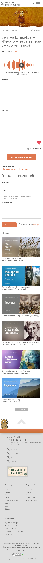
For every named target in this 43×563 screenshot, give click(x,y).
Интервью (8, 506)
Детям (7, 503)
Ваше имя (5, 182)
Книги (7, 489)
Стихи (7, 498)
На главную (6, 30)
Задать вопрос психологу (14, 531)
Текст (15, 51)
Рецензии (29, 489)
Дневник (10, 509)
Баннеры (8, 534)
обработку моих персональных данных (29, 225)
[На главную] (2, 3)
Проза (7, 492)
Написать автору (11, 525)
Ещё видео (21, 409)
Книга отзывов (31, 500)
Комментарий (7, 202)
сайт (27, 549)
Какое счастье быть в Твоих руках (15, 169)
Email (4, 190)
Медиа (14, 30)
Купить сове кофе (11, 523)
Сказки (7, 495)
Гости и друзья (31, 498)
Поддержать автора (22, 157)
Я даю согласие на (29, 225)
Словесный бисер (11, 500)
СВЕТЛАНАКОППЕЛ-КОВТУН (12, 3)
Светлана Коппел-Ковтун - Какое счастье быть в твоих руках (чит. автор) (21, 73)
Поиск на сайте (10, 528)
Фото (28, 495)
